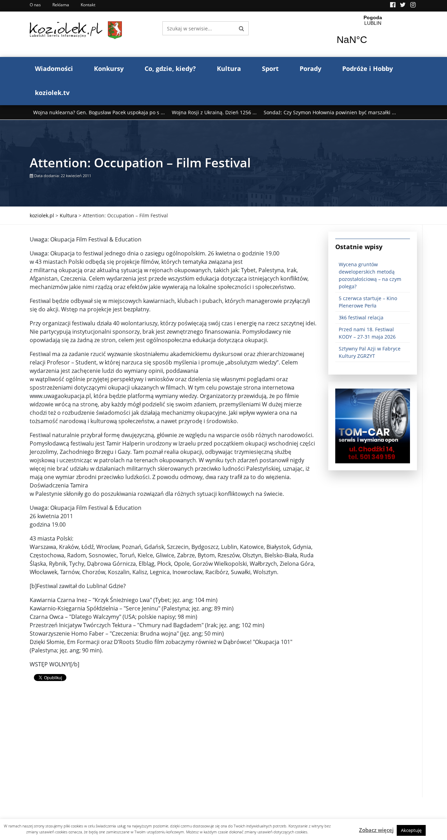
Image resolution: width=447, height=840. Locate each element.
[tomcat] (372, 425)
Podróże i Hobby (367, 68)
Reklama (60, 5)
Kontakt (88, 5)
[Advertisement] (174, 748)
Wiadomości (54, 68)
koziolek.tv (52, 92)
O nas (35, 5)
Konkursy (109, 68)
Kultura (229, 68)
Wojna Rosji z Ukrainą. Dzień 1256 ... (214, 112)
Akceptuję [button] (411, 830)
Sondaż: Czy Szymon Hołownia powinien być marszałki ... (330, 112)
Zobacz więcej (376, 829)
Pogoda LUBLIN (372, 34)
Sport (270, 68)
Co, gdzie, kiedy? (170, 68)
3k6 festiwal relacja (361, 317)
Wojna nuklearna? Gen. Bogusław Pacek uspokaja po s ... (99, 112)
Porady (310, 68)
